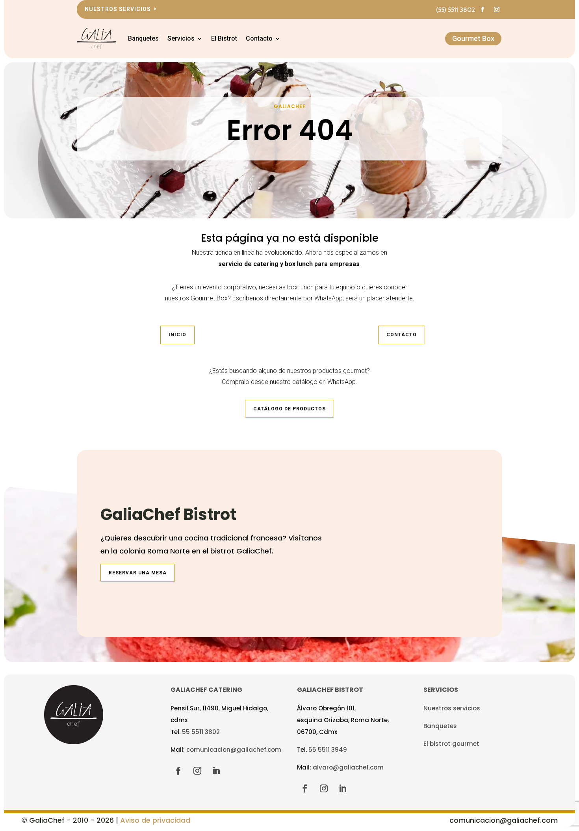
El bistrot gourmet (451, 744)
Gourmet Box (473, 38)
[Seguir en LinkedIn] (216, 771)
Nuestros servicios (118, 9)
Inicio (177, 334)
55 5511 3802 (201, 732)
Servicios (181, 38)
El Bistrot (224, 38)
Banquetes (143, 38)
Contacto (401, 334)
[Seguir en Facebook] (482, 9)
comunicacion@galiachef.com (233, 749)
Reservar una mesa (138, 573)
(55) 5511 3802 (455, 9)
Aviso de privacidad (155, 820)
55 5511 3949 (327, 749)
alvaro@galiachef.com (348, 767)
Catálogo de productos (289, 409)
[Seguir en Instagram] (496, 9)
